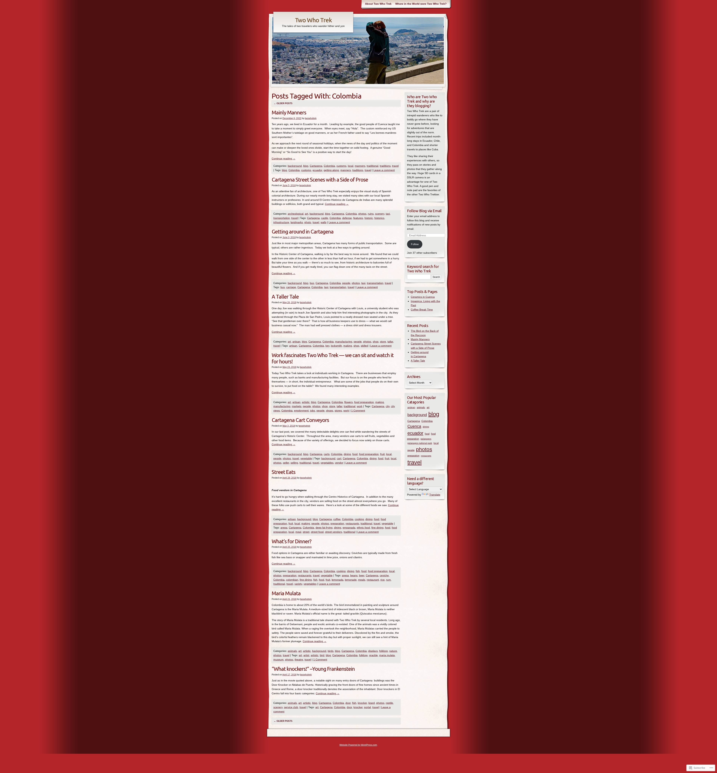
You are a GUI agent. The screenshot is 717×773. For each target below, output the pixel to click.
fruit (382, 454)
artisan (296, 341)
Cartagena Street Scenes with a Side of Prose (320, 179)
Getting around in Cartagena (302, 231)
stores (338, 410)
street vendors (333, 531)
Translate (434, 494)
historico (379, 217)
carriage (291, 287)
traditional (372, 165)
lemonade (351, 579)
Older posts (283, 103)
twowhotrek (310, 118)
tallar (390, 341)
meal (298, 531)
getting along (331, 170)
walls (323, 222)
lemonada (337, 579)
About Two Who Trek (378, 3)
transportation (281, 217)
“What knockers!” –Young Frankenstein (313, 669)
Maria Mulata (286, 593)
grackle (373, 655)
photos (362, 213)
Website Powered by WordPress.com (358, 745)
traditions (385, 165)
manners (360, 165)
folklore (383, 650)
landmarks (297, 222)
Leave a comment (384, 170)
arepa (283, 527)
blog (305, 165)
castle (324, 217)
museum (278, 659)
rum (388, 579)
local (350, 165)
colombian (292, 579)
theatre (299, 659)
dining (347, 454)
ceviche (384, 575)
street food (317, 531)
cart (339, 458)
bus (312, 283)
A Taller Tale (285, 296)
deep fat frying (324, 527)
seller (286, 462)
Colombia (329, 165)
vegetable (306, 458)
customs (341, 165)
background (295, 165)
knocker (362, 702)
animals (292, 650)
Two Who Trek (313, 20)
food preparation (364, 402)
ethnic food (363, 527)
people (346, 283)
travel (395, 165)
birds (330, 650)
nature (393, 650)
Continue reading (283, 158)
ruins (371, 213)
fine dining (377, 527)
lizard (371, 702)
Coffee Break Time (422, 309)
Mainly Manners (289, 112)
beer (361, 575)
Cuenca (414, 426)
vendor (339, 462)
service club (291, 707)
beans (354, 575)
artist (306, 655)
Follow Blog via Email (424, 211)
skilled (364, 345)
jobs (312, 410)
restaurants (352, 523)
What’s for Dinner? (291, 541)
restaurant (373, 579)
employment (301, 410)
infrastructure (281, 222)
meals (361, 579)
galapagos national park (419, 443)
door (348, 702)
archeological (295, 213)
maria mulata (387, 655)
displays (373, 650)
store (383, 341)
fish (358, 571)
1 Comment (358, 410)
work (359, 406)
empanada (349, 527)
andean (411, 407)
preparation (337, 523)
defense (347, 217)
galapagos (425, 439)
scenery (379, 213)
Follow (415, 244)
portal (367, 707)
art (306, 213)
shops (329, 410)
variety (298, 583)
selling (294, 462)
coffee (337, 519)
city (387, 406)
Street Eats (283, 472)
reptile (389, 702)
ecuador (317, 170)
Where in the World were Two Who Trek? (421, 3)
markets (296, 406)
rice (382, 579)
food (355, 454)
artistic (306, 402)
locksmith (336, 345)
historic (368, 217)
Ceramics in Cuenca (423, 296)
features (358, 217)
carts (327, 454)
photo (307, 222)
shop (375, 341)
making (347, 345)
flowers (348, 402)
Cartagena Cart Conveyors (300, 420)
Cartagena (316, 165)
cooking (359, 519)
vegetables (327, 462)
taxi (388, 213)
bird (322, 655)
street (306, 531)
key (327, 345)
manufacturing (343, 341)
